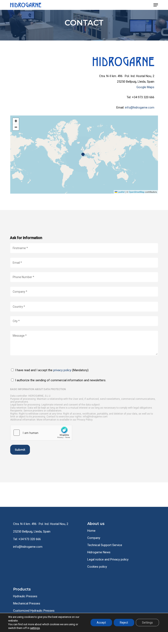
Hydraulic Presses (25, 596)
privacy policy (62, 370)
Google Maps (145, 87)
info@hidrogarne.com (139, 107)
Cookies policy (97, 566)
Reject (124, 622)
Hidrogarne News (98, 552)
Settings (147, 622)
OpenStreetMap (136, 191)
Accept (101, 622)
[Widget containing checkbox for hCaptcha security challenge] (41, 432)
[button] (155, 5)
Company (93, 538)
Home (91, 531)
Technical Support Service (104, 545)
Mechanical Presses (26, 603)
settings (35, 628)
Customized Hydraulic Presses (33, 610)
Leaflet (121, 191)
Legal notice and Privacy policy (107, 559)
